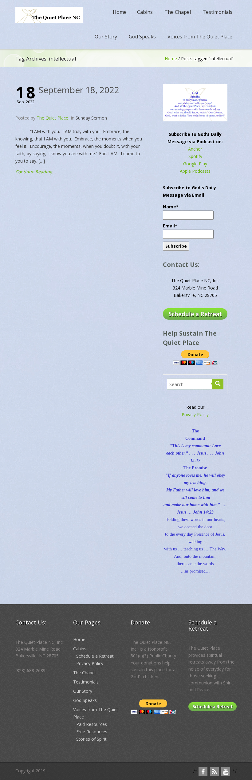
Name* (171, 207)
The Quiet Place (52, 118)
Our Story (106, 36)
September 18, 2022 (78, 90)
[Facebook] (203, 771)
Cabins (145, 12)
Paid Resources (91, 724)
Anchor (195, 149)
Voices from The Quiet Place (199, 36)
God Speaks (142, 36)
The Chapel (177, 12)
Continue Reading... (35, 172)
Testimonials (217, 12)
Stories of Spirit (91, 739)
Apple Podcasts (195, 171)
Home (120, 12)
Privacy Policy (195, 414)
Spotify (195, 156)
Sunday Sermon (91, 118)
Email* (170, 226)
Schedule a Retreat (95, 656)
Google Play (195, 164)
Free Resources (91, 732)
